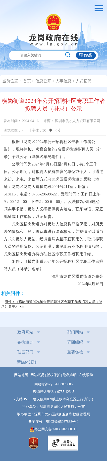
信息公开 (43, 81)
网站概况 (37, 375)
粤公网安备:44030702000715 (55, 429)
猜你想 (86, 55)
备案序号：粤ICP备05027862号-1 (55, 422)
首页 (27, 81)
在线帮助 (86, 375)
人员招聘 (84, 81)
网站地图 (21, 375)
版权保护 (53, 375)
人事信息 (63, 81)
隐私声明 (70, 375)
